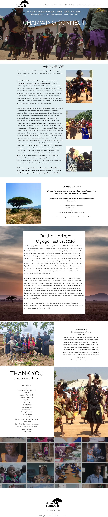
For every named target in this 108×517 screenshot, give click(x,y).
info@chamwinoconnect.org (54, 510)
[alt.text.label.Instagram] (98, 5)
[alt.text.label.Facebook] (100, 5)
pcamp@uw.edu (37, 305)
